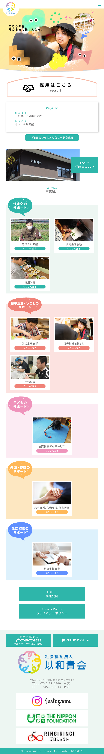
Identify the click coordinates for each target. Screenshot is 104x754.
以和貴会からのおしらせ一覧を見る (52, 137)
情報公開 (52, 594)
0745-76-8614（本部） (56, 687)
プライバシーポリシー (52, 611)
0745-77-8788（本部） (56, 683)
